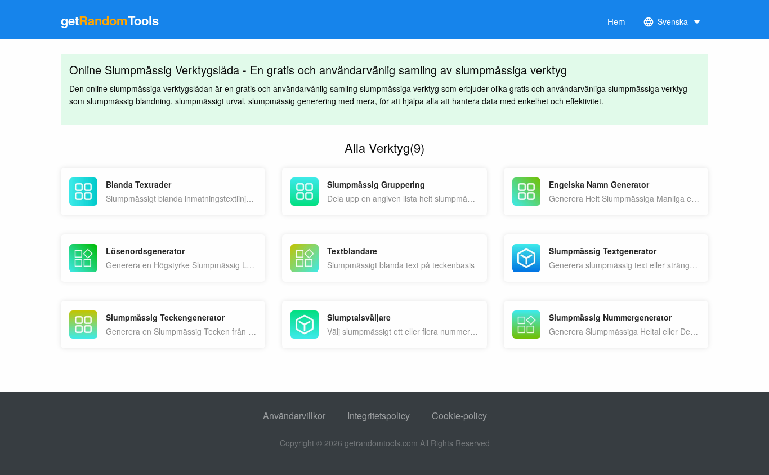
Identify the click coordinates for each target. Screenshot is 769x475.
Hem (616, 21)
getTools (110, 20)
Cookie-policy (459, 415)
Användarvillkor (294, 415)
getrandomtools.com (381, 443)
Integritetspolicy (378, 415)
